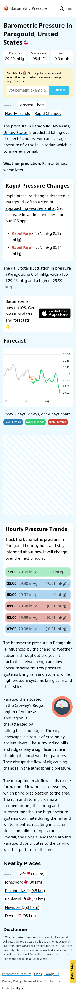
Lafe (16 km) (31, 873)
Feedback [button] (72, 971)
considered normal (20, 151)
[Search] (61, 8)
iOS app (20, 220)
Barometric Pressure (27, 8)
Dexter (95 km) (20, 915)
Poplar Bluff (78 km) (25, 898)
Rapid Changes (48, 113)
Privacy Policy (12, 981)
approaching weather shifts (30, 208)
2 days (20, 413)
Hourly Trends (17, 113)
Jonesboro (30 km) (23, 882)
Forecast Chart (31, 104)
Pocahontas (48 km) (25, 890)
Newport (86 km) (22, 907)
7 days (33, 413)
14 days (53, 413)
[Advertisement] (38, 475)
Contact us (52, 981)
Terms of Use (33, 981)
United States (15, 132)
